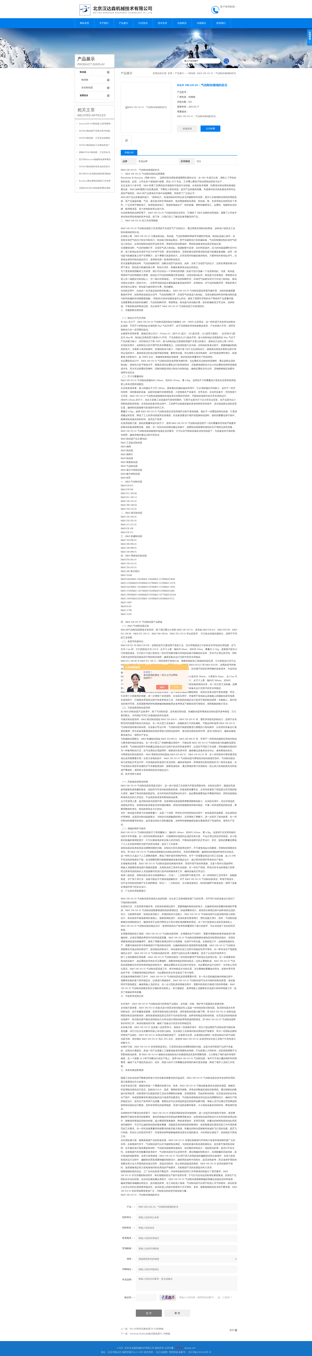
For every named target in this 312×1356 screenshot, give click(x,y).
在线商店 (182, 23)
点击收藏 (210, 128)
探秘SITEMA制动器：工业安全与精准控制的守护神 (96, 152)
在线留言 (201, 23)
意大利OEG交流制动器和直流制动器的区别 (96, 173)
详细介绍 (129, 152)
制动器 (191, 73)
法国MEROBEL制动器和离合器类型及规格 (96, 188)
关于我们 (104, 23)
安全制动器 (87, 87)
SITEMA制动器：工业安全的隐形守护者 (96, 138)
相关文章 (86, 109)
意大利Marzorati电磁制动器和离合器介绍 (96, 159)
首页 (170, 73)
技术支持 (162, 23)
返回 (231, 1330)
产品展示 (123, 23)
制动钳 (84, 80)
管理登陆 (173, 1352)
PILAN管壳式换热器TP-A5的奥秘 (146, 1329)
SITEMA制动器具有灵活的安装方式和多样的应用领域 (96, 166)
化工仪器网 (161, 1352)
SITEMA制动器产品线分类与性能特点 (96, 131)
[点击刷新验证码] (168, 1297)
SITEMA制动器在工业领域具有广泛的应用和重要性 (96, 145)
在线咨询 (187, 128)
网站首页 (84, 23)
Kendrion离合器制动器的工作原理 (94, 181)
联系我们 (221, 23)
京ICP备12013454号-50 (199, 1352)
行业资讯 (143, 23)
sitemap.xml (189, 1348)
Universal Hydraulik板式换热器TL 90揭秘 (150, 1333)
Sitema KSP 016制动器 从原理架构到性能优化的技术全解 (96, 123)
